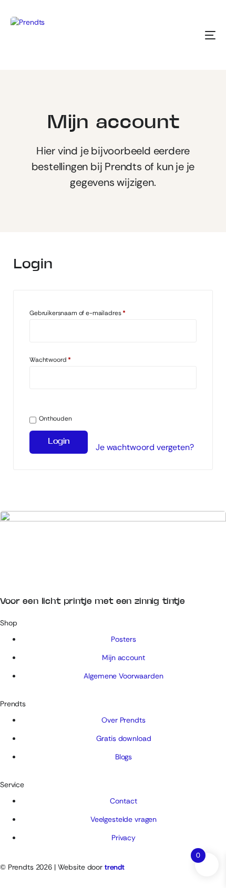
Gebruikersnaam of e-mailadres (77, 313)
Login (58, 441)
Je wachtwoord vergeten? (144, 447)
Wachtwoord (50, 360)
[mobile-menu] (197, 35)
